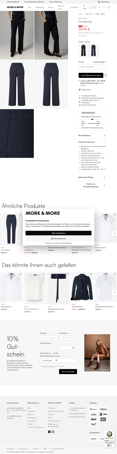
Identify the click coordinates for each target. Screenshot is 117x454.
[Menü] (113, 431)
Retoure (30, 414)
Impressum (12, 449)
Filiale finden (105, 2)
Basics (50, 7)
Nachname (66, 333)
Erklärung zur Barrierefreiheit (53, 425)
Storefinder (32, 421)
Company (51, 408)
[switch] (109, 445)
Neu (29, 7)
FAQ (29, 408)
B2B (49, 418)
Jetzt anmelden (68, 371)
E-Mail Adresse (45, 343)
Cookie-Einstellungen (35, 427)
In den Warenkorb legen (91, 75)
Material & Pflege (86, 177)
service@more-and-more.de (14, 417)
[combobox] (92, 66)
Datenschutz (25, 449)
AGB (46, 449)
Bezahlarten (32, 418)
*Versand (31, 411)
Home (80, 14)
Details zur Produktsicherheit (91, 185)
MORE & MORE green (56, 411)
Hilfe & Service (33, 403)
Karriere (51, 414)
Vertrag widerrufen (57, 449)
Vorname (46, 333)
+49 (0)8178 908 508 (15, 408)
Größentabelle (99, 62)
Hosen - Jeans (100, 14)
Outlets (30, 424)
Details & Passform (87, 142)
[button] (17, 35)
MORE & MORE (54, 403)
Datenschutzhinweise (48, 366)
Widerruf (37, 449)
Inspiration (75, 7)
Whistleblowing (54, 421)
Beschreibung (84, 135)
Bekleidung (39, 7)
